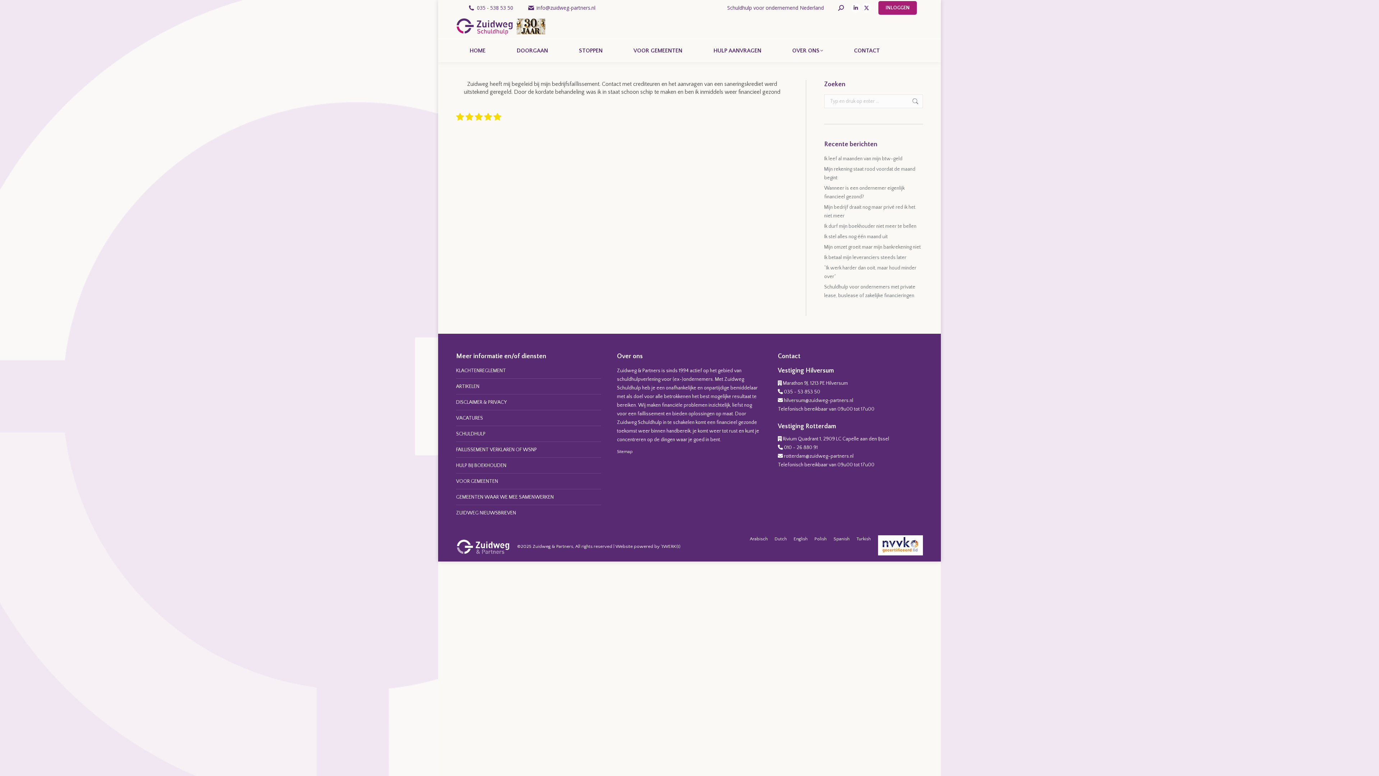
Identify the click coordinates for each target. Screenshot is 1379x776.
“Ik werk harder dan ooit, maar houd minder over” (870, 272)
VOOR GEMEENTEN (477, 481)
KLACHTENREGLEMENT (481, 371)
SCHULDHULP (471, 434)
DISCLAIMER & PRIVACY (481, 402)
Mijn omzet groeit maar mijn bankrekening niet (872, 247)
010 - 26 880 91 (801, 448)
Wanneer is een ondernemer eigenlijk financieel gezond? (864, 192)
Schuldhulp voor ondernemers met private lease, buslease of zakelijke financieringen (869, 291)
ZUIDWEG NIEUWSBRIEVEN (486, 513)
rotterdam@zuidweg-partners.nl (819, 456)
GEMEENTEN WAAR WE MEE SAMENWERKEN (505, 497)
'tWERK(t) (671, 546)
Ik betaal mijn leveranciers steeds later (865, 257)
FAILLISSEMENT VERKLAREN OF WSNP (496, 450)
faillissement (651, 414)
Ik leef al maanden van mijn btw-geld (863, 159)
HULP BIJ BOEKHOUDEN (481, 465)
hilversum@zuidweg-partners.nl (818, 400)
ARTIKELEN (467, 386)
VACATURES (469, 418)
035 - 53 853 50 (802, 392)
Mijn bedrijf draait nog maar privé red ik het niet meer (869, 211)
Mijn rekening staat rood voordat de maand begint (869, 173)
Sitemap (625, 451)
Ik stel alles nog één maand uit (856, 237)
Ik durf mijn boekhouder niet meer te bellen (870, 226)
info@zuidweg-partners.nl (566, 7)
